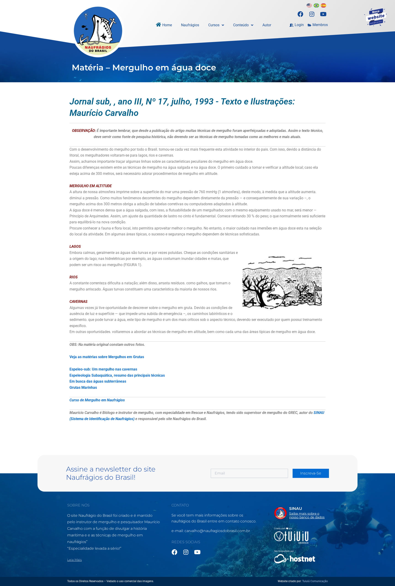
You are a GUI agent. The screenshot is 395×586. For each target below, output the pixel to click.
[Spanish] (324, 5)
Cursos (213, 25)
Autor (266, 25)
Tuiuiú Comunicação (315, 581)
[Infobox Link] (301, 514)
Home (167, 25)
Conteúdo (241, 25)
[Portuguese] (317, 5)
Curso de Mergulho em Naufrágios (97, 400)
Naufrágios (190, 25)
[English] (309, 5)
